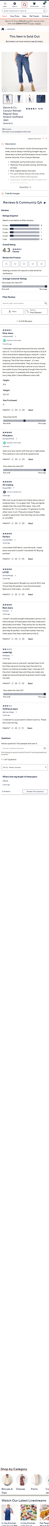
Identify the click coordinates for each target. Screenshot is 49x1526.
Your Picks (14, 16)
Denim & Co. (8, 123)
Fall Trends (34, 16)
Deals (4, 16)
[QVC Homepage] (3, 29)
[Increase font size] (43, 138)
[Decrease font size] (46, 138)
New (24, 16)
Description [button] (10, 144)
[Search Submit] (44, 11)
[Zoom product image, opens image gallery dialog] (4, 90)
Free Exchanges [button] (12, 193)
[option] (24, 22)
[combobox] (22, 11)
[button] (5, 5)
